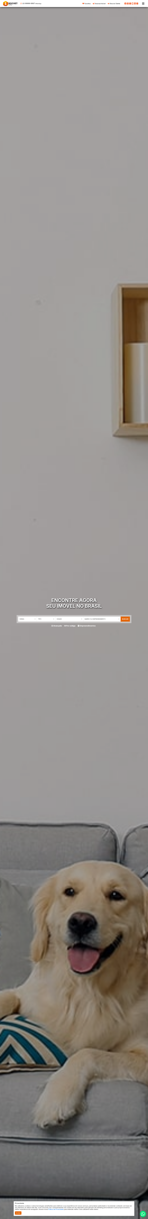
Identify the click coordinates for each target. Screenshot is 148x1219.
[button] (33, 3)
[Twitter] (130, 4)
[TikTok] (137, 4)
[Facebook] (125, 4)
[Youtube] (133, 4)
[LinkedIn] (135, 4)
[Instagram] (128, 4)
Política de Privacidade (56, 1209)
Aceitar (18, 1213)
